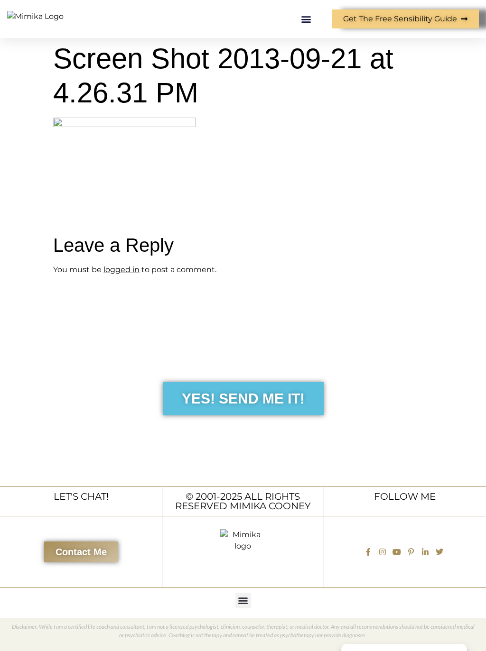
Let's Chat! (81, 496)
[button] (306, 19)
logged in (121, 269)
